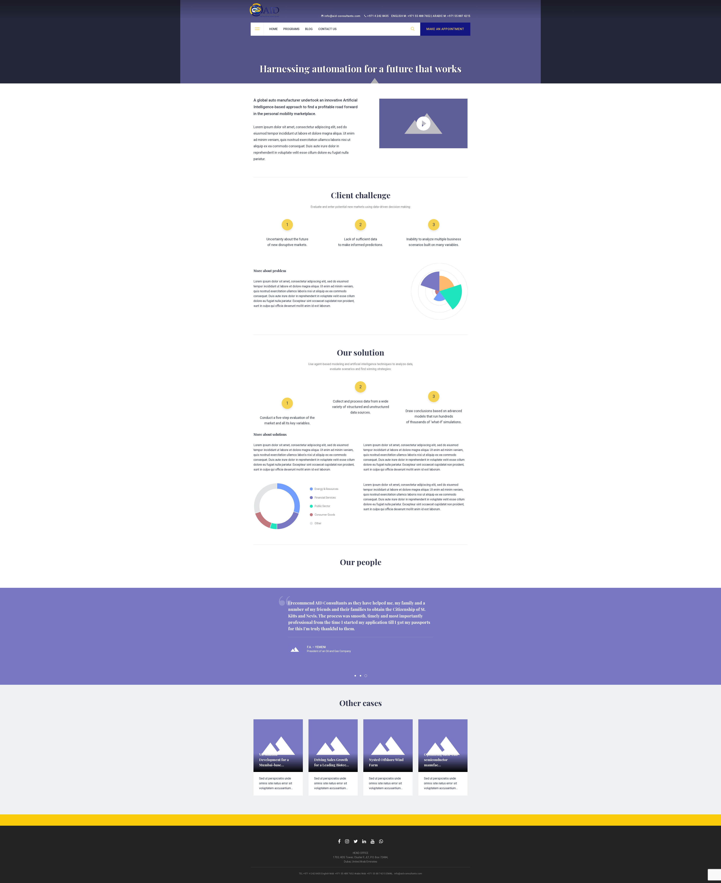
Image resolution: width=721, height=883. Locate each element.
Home (273, 29)
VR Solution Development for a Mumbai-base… (274, 759)
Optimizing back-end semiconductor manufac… (441, 759)
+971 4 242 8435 (312, 873)
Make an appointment (445, 29)
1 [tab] (355, 675)
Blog (309, 29)
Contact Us (327, 29)
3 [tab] (365, 675)
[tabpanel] (360, 632)
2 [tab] (360, 675)
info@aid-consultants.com (342, 15)
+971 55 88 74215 (376, 873)
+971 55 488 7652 (344, 873)
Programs (291, 29)
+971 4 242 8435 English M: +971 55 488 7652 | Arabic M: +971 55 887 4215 (418, 15)
